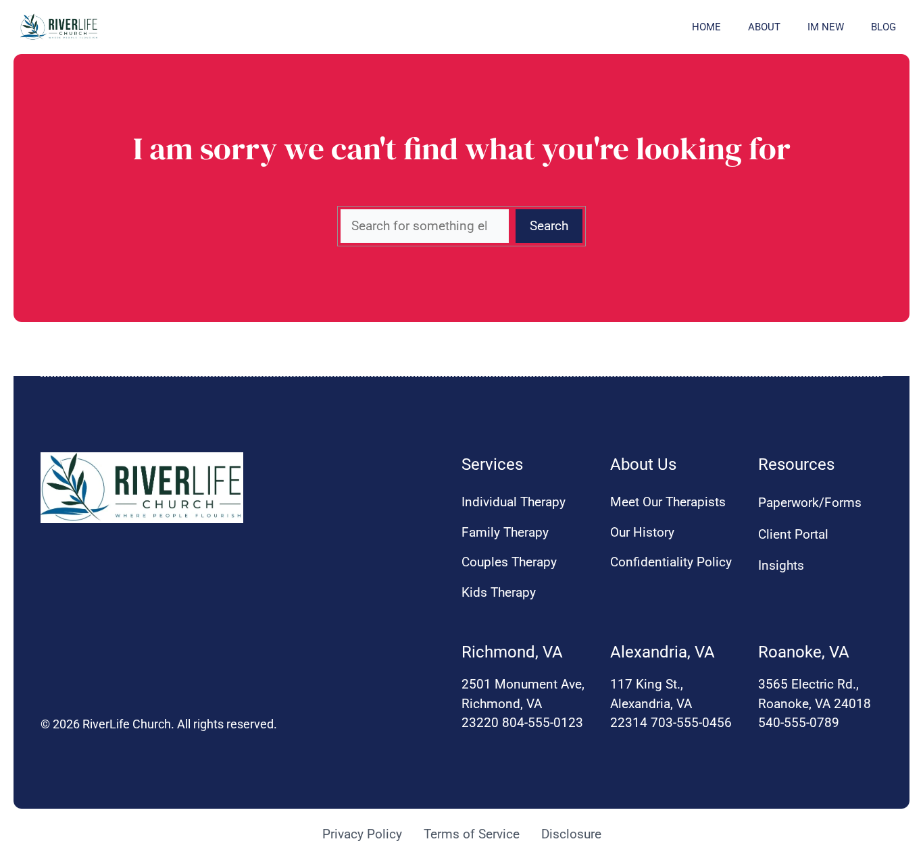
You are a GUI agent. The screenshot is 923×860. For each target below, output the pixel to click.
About (764, 27)
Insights (781, 565)
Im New (825, 27)
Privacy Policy (362, 834)
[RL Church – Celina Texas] (59, 27)
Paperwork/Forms (810, 502)
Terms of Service (472, 834)
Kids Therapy (499, 592)
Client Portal (793, 534)
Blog (883, 27)
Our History (642, 532)
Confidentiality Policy (671, 562)
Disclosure (571, 834)
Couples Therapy (509, 562)
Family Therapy (505, 532)
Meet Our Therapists (668, 502)
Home (706, 27)
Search (549, 226)
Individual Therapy (514, 502)
